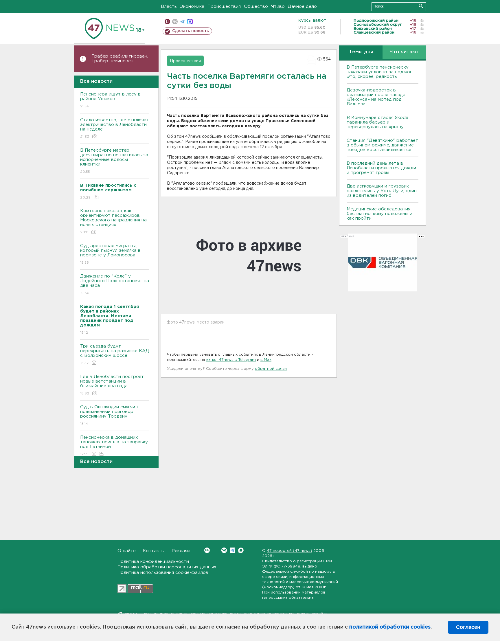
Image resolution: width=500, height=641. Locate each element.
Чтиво (278, 6)
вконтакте (175, 21)
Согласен (468, 627)
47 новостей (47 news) (289, 550)
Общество (256, 6)
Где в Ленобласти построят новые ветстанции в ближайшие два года (112, 385)
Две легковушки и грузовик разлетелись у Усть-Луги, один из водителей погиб (382, 190)
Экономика (192, 6)
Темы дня (361, 52)
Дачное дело (302, 6)
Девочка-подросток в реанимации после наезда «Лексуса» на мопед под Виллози (376, 97)
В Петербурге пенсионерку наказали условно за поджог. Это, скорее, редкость (380, 71)
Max (241, 550)
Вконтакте (224, 550)
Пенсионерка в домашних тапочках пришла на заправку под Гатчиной (114, 446)
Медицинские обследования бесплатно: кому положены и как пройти (379, 213)
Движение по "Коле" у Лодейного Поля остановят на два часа (114, 284)
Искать (421, 6)
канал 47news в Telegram (231, 359)
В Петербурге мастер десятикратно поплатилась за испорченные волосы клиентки (114, 160)
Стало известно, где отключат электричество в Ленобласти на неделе (114, 128)
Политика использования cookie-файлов (162, 572)
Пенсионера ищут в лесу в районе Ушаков (110, 100)
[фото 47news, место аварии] (249, 255)
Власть (169, 6)
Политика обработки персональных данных (166, 567)
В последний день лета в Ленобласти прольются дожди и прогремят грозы (381, 168)
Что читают (404, 52)
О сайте (126, 551)
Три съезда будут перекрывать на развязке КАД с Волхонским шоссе (114, 354)
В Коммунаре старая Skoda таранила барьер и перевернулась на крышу (377, 122)
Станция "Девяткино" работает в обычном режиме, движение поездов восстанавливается (382, 145)
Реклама (181, 551)
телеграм (182, 21)
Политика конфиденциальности (153, 561)
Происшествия (224, 6)
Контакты (154, 551)
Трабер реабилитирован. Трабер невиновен (119, 58)
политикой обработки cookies (390, 627)
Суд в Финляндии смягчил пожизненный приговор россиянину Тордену (109, 415)
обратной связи (271, 368)
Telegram (232, 550)
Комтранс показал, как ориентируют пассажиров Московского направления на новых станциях (113, 221)
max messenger (190, 21)
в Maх (265, 359)
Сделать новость (190, 31)
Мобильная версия (167, 21)
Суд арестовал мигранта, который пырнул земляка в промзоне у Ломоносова (110, 254)
